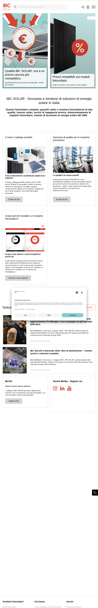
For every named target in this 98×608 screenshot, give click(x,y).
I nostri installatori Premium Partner (47, 607)
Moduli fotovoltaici (9, 607)
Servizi (69, 601)
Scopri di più (14, 199)
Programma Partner (73, 607)
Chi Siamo (39, 601)
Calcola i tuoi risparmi (18, 278)
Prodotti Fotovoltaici (13, 601)
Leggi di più (13, 401)
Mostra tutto (87, 307)
